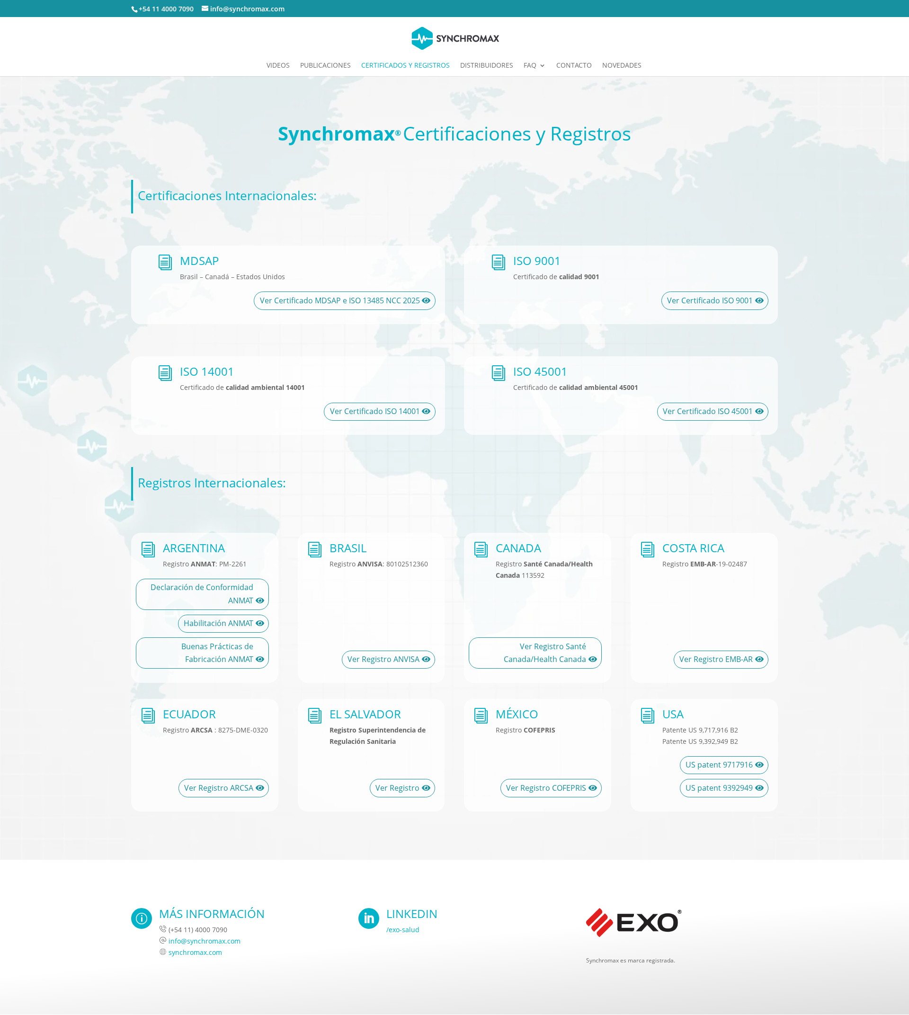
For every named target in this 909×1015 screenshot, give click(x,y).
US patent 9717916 (719, 764)
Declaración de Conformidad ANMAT (202, 593)
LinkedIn (411, 913)
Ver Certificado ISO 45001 (708, 411)
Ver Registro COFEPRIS (546, 788)
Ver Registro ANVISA (383, 659)
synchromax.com (195, 952)
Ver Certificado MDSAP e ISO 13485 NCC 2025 (340, 300)
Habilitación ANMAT (218, 623)
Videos (278, 66)
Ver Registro (397, 788)
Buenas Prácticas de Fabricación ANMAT (217, 652)
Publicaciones (325, 66)
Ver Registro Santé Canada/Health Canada (545, 652)
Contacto (574, 66)
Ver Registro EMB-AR (716, 659)
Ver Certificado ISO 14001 (375, 411)
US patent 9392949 (719, 788)
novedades (622, 66)
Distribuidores (486, 66)
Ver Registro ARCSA (218, 788)
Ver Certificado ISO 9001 (710, 300)
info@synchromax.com (205, 940)
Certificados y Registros (405, 66)
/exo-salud (402, 929)
